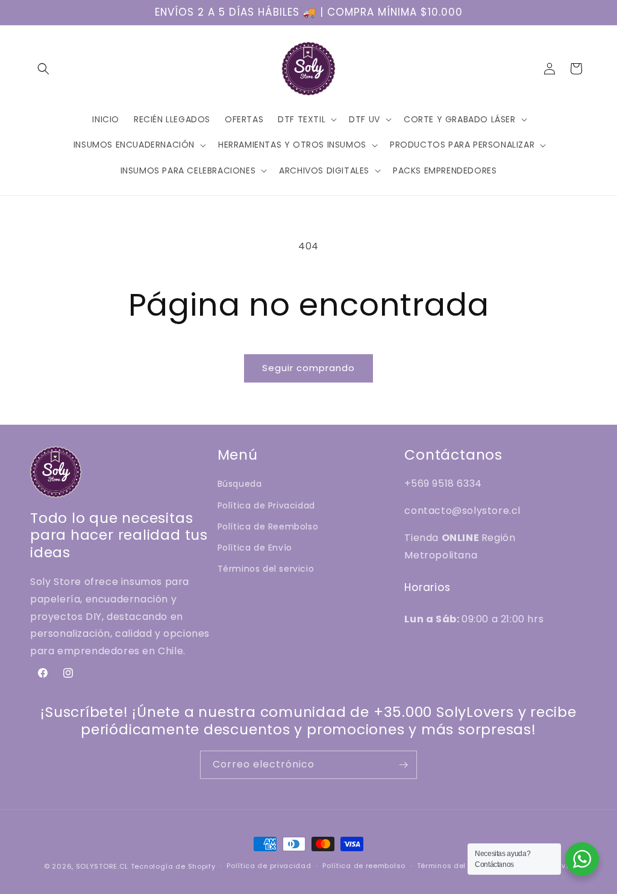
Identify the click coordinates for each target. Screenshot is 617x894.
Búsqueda (240, 484)
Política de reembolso (364, 866)
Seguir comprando (308, 367)
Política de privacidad (269, 866)
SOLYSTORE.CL (102, 866)
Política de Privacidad (266, 505)
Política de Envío (255, 548)
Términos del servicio (266, 569)
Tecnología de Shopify (173, 866)
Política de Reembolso (268, 526)
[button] (43, 68)
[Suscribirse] (403, 765)
